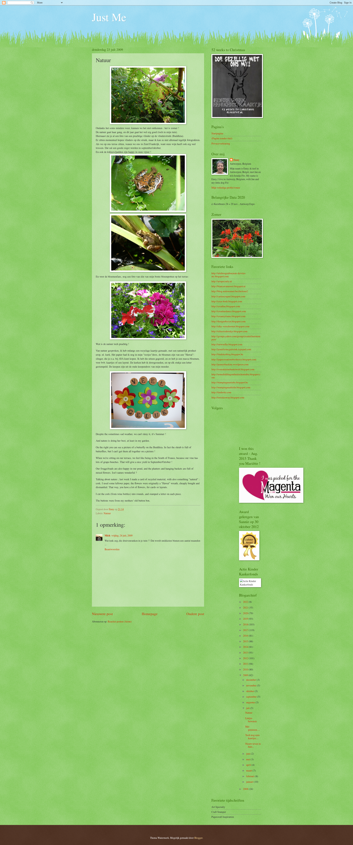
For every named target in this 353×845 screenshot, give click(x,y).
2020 (246, 613)
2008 (246, 789)
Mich (107, 535)
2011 (246, 663)
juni (248, 753)
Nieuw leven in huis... (253, 745)
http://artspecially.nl (221, 281)
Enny (236, 160)
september (251, 696)
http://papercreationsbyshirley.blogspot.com (233, 359)
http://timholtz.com (221, 392)
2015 (246, 641)
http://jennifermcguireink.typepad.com (231, 349)
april (249, 765)
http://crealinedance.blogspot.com (228, 311)
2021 (246, 607)
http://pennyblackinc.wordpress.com (230, 364)
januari (250, 781)
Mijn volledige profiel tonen (225, 187)
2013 (246, 652)
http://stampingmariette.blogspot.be (229, 382)
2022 (246, 602)
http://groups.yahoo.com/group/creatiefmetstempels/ (235, 337)
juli (248, 708)
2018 (246, 624)
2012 (246, 658)
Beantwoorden (112, 549)
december (251, 679)
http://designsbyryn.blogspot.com (228, 321)
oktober (250, 691)
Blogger (198, 837)
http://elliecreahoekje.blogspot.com (229, 331)
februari (250, 776)
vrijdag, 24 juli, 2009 (122, 535)
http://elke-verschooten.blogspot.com (230, 326)
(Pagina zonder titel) (221, 138)
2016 (246, 635)
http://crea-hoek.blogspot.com (226, 301)
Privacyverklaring (220, 143)
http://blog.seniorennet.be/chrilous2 (229, 291)
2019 (246, 618)
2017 (246, 630)
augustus (251, 702)
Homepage (150, 613)
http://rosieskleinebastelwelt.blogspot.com (232, 369)
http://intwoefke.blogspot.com (226, 344)
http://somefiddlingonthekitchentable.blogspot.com (235, 376)
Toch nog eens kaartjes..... (252, 736)
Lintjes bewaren (251, 719)
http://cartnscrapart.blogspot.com (228, 296)
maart (249, 770)
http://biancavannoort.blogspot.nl (228, 286)
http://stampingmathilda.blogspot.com (230, 387)
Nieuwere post (102, 613)
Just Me (109, 17)
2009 (246, 675)
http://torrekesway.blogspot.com (227, 397)
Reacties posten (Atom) (120, 621)
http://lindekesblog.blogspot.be (227, 354)
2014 (246, 647)
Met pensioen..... (252, 728)
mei (248, 759)
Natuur (107, 513)
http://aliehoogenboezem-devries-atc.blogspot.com (228, 274)
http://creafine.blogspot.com (225, 306)
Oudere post (195, 613)
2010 (246, 669)
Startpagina (217, 133)
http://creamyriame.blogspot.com (228, 316)
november (251, 685)
